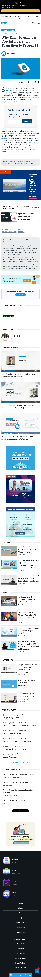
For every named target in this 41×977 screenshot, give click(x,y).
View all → (35, 207)
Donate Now (20, 11)
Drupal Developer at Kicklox (14, 800)
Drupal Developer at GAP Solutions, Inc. (18, 774)
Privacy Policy (20, 932)
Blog (2, 16)
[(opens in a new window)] (20, 3)
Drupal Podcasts (20, 963)
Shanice (32, 143)
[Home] (4, 23)
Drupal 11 (19, 229)
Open (20, 913)
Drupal (21, 232)
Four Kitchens (23, 163)
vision (11, 257)
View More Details (24, 219)
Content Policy (21, 922)
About (14, 16)
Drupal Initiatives (20, 958)
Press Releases (20, 968)
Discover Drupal (8, 30)
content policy (7, 265)
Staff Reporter (12, 54)
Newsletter (8, 16)
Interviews (20, 948)
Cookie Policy (20, 927)
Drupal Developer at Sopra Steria (16, 782)
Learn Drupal (20, 953)
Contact (37, 16)
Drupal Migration (9, 232)
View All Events (20, 762)
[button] (22, 82)
